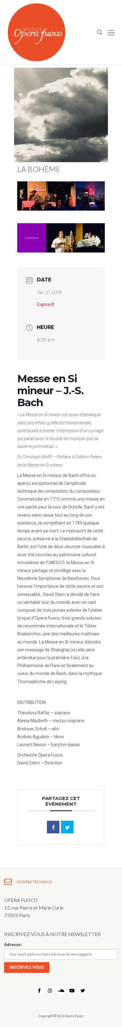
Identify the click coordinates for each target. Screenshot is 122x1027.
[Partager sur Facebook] (53, 827)
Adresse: (13, 944)
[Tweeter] (67, 827)
